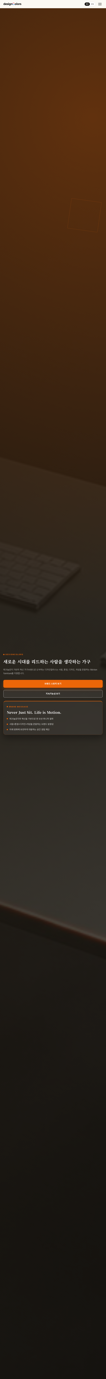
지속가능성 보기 (53, 693)
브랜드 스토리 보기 (53, 683)
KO (87, 4)
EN (92, 4)
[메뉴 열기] (100, 4)
